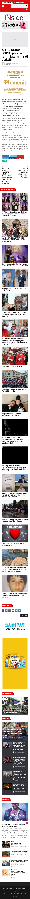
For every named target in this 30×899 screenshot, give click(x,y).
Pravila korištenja (21, 893)
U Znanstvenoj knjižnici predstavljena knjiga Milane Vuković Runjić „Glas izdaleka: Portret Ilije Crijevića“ (19, 774)
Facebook (6, 156)
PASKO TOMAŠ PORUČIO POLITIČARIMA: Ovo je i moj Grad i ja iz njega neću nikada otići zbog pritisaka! (14, 468)
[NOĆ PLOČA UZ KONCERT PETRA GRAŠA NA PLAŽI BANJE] (15, 812)
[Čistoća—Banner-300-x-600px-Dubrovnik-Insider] (15, 688)
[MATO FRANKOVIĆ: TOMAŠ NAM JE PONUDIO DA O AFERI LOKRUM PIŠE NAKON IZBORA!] (15, 483)
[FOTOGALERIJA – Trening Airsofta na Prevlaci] (15, 706)
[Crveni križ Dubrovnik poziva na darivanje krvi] (15, 533)
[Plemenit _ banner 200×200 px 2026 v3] (15, 95)
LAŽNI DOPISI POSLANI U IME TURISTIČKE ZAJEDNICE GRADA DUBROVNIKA (13, 240)
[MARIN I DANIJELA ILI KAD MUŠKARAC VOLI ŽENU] (15, 403)
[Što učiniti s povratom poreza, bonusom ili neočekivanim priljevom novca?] (6, 872)
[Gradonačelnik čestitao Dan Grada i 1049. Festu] (15, 278)
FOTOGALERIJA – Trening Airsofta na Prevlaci (11, 712)
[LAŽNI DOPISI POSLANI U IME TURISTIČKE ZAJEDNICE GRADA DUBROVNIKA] (15, 228)
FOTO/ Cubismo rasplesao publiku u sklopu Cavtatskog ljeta (19, 843)
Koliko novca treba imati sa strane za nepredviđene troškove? (19, 861)
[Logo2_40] (15, 634)
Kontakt (13, 893)
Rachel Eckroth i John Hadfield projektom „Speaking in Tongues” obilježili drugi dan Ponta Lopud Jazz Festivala (20, 761)
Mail (5, 160)
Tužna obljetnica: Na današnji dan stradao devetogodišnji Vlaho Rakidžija (14, 595)
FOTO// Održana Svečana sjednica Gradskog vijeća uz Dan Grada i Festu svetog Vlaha (14, 214)
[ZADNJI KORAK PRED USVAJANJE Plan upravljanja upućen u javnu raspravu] (15, 302)
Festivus (21, 891)
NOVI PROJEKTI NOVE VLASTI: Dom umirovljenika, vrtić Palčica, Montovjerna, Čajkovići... (7, 176)
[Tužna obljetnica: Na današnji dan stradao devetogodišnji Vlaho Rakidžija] (15, 583)
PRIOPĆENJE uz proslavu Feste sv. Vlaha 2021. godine (14, 390)
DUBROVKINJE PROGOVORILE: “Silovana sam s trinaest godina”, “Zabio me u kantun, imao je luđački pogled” (14, 440)
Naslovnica (7, 893)
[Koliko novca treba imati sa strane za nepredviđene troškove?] (6, 863)
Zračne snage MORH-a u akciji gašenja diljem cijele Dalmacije (23, 173)
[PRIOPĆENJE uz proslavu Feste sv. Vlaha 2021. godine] (15, 379)
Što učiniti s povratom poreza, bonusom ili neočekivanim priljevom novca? (18, 872)
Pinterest (20, 158)
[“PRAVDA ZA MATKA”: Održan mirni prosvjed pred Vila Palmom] (15, 509)
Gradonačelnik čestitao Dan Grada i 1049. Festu (15, 289)
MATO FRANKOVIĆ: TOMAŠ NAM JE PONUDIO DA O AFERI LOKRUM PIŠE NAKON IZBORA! (15, 495)
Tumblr (13, 158)
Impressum (15, 896)
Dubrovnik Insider (13, 63)
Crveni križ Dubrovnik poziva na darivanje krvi (13, 544)
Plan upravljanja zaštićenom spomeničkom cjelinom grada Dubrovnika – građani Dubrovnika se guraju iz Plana (14, 341)
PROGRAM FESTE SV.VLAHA (12, 366)
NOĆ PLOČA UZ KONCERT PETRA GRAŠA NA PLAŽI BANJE (13, 826)
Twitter (14, 156)
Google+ (21, 156)
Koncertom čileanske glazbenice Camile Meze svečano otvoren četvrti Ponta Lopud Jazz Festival (19, 787)
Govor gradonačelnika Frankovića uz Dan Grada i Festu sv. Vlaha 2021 (15, 265)
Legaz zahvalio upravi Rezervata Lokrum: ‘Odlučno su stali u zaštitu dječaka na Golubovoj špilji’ (15, 569)
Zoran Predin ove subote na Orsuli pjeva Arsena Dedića (19, 852)
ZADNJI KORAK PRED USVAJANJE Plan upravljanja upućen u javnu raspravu (14, 314)
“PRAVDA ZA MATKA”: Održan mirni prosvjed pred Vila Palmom (15, 520)
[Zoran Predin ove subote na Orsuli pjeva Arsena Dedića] (6, 854)
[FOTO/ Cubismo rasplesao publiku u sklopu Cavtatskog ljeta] (6, 844)
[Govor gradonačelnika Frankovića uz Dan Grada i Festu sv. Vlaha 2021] (15, 254)
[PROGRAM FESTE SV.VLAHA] (15, 356)
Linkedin (6, 158)
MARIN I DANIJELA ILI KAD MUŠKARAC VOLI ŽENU (11, 414)
